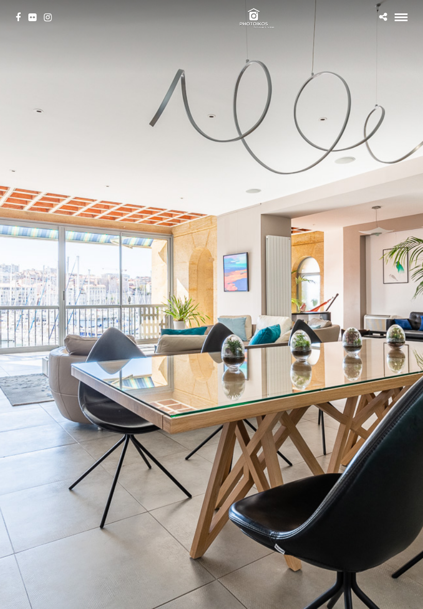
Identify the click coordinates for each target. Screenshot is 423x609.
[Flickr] (32, 17)
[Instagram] (48, 17)
